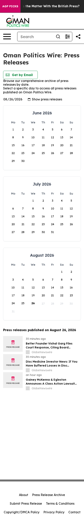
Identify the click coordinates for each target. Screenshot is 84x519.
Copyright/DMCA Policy (21, 512)
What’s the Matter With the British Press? (46, 6)
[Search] (58, 36)
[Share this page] (78, 36)
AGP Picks (10, 6)
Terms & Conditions (60, 503)
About (23, 495)
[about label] (28, 352)
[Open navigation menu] (7, 36)
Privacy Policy (53, 512)
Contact (74, 512)
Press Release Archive (48, 495)
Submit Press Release (26, 503)
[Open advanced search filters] (67, 36)
